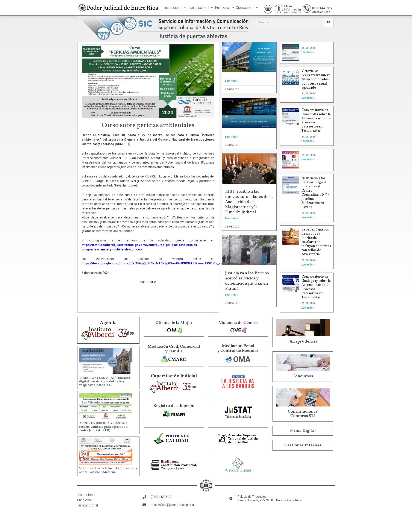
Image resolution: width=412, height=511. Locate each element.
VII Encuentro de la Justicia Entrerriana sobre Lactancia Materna (108, 470)
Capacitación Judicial (174, 376)
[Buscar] (328, 22)
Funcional (222, 8)
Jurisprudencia (302, 341)
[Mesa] (279, 9)
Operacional (245, 8)
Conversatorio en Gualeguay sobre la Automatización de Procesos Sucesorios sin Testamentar (316, 287)
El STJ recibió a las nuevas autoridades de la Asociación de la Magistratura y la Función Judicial (249, 202)
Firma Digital (303, 431)
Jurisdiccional (198, 8)
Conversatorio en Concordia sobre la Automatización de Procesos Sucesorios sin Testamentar (316, 120)
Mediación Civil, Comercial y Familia (174, 349)
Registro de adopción (173, 406)
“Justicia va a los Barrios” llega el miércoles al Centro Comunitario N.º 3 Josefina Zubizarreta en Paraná (315, 192)
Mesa (288, 6)
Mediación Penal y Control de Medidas (238, 348)
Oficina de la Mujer (173, 323)
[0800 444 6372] (307, 8)
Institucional (173, 8)
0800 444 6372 (322, 8)
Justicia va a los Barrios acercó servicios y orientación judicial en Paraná (247, 281)
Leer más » (231, 80)
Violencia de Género (238, 323)
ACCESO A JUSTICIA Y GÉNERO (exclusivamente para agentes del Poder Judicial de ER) (103, 427)
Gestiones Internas (302, 445)
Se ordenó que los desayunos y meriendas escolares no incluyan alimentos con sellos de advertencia (316, 242)
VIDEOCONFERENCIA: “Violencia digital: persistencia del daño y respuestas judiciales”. (104, 381)
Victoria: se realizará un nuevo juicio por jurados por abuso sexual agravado (315, 79)
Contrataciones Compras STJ (303, 414)
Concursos (302, 376)
